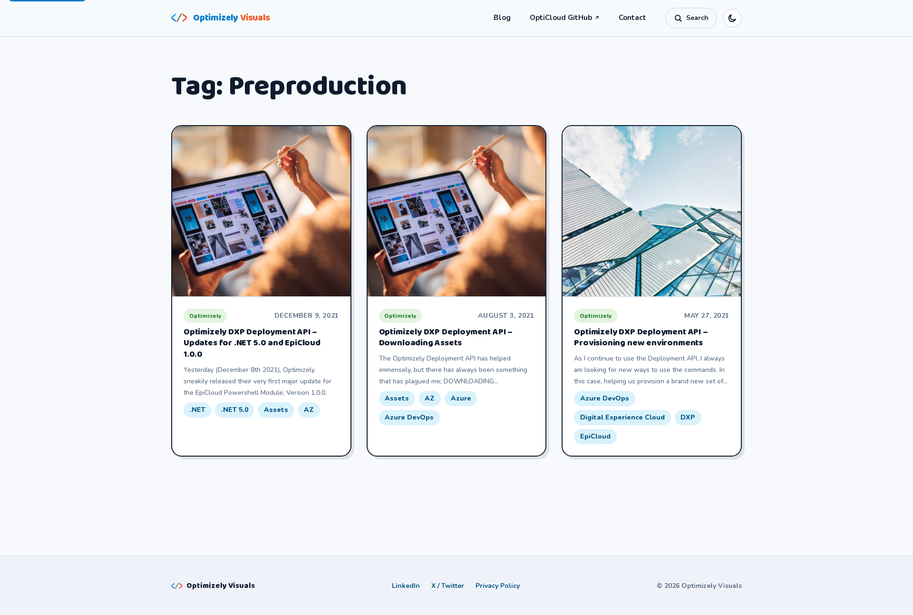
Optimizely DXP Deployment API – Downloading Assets (446, 338)
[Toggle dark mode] (732, 18)
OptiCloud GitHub (565, 17)
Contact (632, 17)
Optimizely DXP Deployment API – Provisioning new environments (641, 338)
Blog (502, 17)
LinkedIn (406, 585)
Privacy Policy (498, 585)
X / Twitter (447, 585)
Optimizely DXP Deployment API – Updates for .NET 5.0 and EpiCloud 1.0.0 (252, 343)
